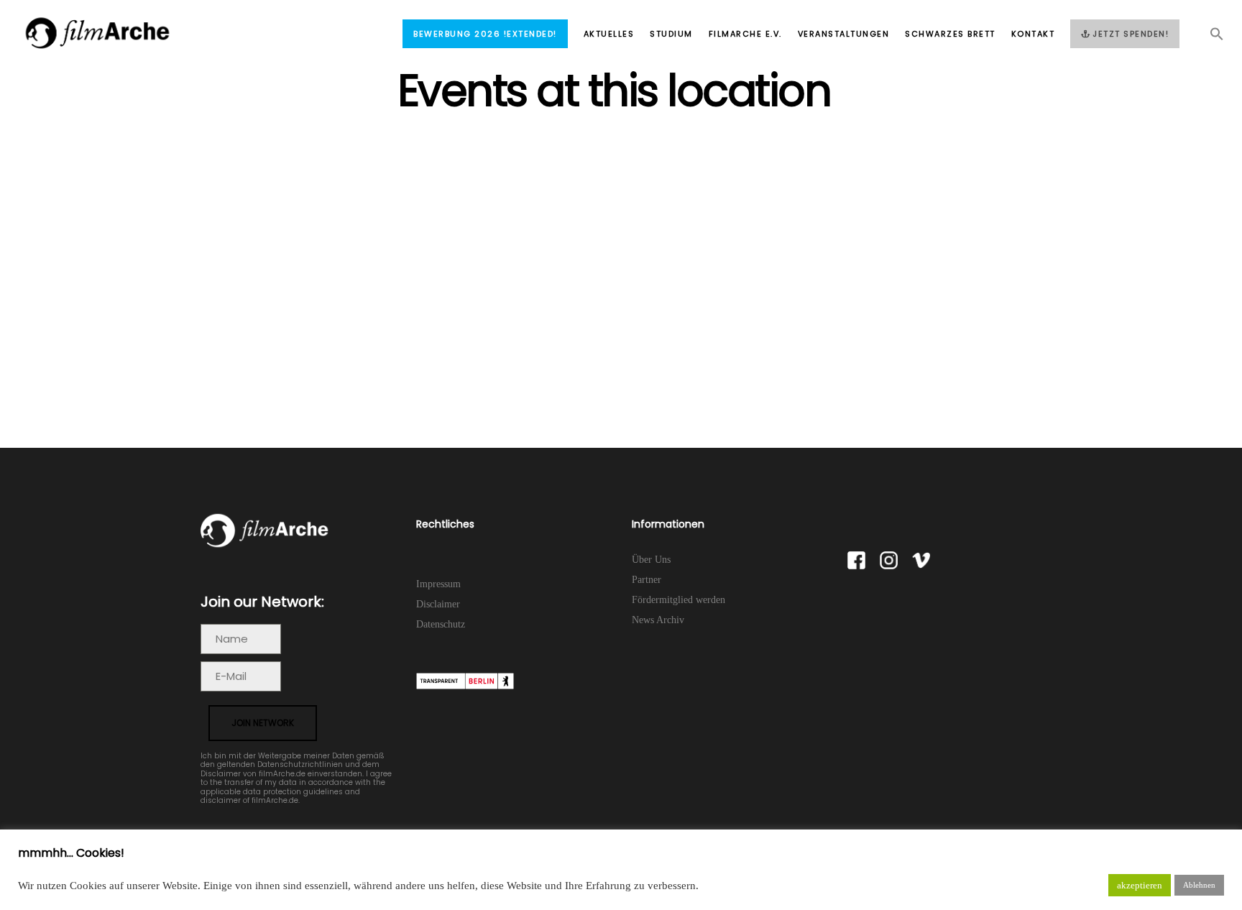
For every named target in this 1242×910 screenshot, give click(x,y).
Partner (646, 579)
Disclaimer (438, 604)
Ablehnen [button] (1199, 885)
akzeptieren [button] (1139, 885)
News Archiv (658, 620)
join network (262, 723)
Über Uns (651, 559)
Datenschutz (440, 624)
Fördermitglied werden (678, 599)
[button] (1209, 38)
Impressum (438, 584)
